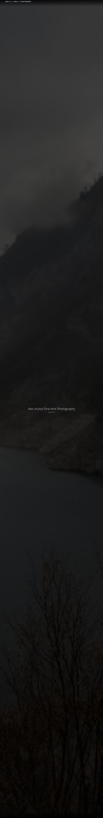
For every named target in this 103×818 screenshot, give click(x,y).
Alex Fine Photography (18, 1)
